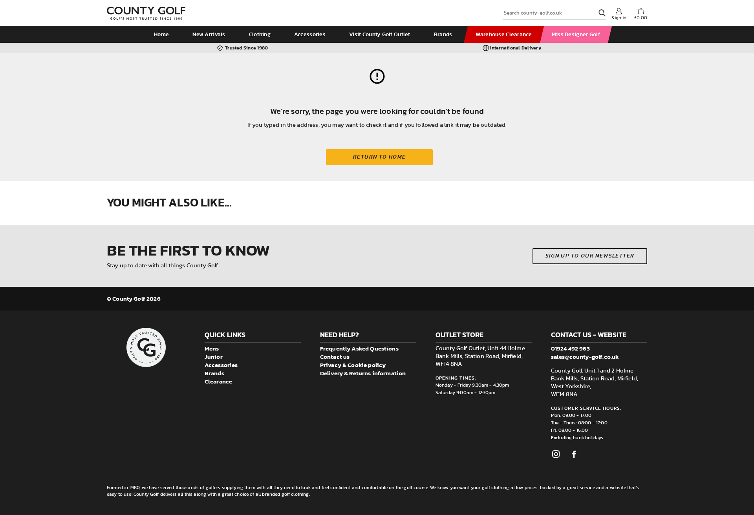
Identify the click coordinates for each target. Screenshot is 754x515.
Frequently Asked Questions (359, 348)
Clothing (260, 34)
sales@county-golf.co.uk (585, 356)
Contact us (335, 356)
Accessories (310, 34)
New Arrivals (208, 34)
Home (161, 34)
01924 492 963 (570, 348)
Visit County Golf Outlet (379, 34)
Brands (443, 34)
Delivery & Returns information (363, 373)
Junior (214, 356)
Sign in (618, 17)
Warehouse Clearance (504, 34)
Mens (212, 348)
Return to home (379, 157)
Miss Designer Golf (576, 34)
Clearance (218, 381)
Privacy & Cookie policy (353, 364)
